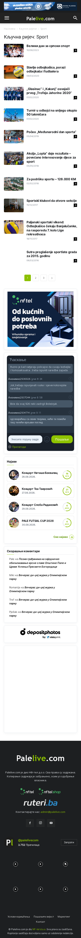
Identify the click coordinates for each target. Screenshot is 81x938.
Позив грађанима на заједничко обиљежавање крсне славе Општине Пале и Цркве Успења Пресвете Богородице (37, 562)
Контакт (40, 921)
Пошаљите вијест (44, 916)
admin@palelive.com (52, 812)
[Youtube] (51, 823)
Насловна (9, 28)
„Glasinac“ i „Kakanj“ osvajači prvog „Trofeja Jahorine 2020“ (49, 91)
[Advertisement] (40, 689)
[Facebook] (30, 823)
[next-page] (52, 278)
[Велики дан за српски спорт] (14, 50)
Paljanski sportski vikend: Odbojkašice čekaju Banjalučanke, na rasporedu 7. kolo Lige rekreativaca (52, 228)
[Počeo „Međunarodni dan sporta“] (14, 137)
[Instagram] (40, 823)
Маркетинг (64, 916)
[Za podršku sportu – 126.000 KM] (14, 184)
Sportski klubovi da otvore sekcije (52, 201)
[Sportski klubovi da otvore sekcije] (14, 205)
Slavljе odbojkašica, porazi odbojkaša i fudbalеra (46, 69)
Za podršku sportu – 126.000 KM (51, 179)
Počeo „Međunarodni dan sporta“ (51, 132)
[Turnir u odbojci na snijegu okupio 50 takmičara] (14, 115)
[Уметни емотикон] (46, 439)
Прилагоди (19, 446)
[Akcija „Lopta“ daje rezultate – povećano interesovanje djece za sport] (14, 158)
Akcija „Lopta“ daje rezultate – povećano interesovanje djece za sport (51, 157)
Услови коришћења (19, 916)
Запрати (69, 842)
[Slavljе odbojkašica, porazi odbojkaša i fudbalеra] (14, 72)
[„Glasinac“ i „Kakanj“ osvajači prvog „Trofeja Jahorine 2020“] (14, 93)
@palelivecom (28, 840)
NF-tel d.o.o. (39, 929)
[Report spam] (71, 379)
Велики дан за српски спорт (48, 46)
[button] (6, 18)
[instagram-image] (15, 863)
